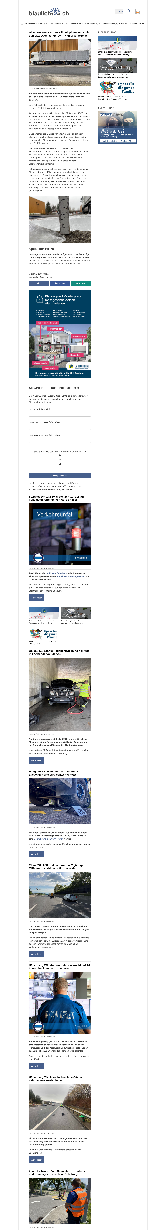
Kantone (39, 24)
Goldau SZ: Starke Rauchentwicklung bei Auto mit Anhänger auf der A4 (59, 652)
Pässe (92, 24)
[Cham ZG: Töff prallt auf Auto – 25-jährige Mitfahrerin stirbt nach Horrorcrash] (60, 895)
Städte (47, 24)
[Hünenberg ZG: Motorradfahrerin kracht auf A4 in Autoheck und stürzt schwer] (60, 1003)
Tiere (127, 24)
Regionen (31, 24)
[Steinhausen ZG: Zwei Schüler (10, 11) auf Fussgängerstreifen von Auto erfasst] (60, 534)
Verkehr (82, 24)
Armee (121, 24)
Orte (52, 24)
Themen (65, 24)
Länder (58, 24)
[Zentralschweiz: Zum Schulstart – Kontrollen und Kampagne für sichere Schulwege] (60, 1201)
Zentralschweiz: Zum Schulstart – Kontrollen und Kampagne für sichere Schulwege (58, 1172)
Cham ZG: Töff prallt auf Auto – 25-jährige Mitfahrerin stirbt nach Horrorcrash (56, 867)
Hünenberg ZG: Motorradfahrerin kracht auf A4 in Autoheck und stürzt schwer (59, 967)
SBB (88, 24)
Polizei (98, 24)
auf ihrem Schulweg (57, 573)
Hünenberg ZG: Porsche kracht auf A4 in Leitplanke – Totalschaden (55, 1079)
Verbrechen (73, 24)
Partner (142, 24)
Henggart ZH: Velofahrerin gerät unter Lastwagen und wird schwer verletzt (53, 773)
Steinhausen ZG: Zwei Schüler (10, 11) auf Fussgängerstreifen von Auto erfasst (56, 498)
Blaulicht (133, 24)
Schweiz (24, 24)
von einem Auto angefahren (71, 576)
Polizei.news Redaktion (48, 89)
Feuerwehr (106, 24)
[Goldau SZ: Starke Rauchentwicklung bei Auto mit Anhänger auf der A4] (60, 694)
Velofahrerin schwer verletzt (48, 839)
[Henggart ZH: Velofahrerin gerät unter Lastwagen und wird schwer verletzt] (60, 801)
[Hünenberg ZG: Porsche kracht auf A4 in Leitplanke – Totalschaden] (60, 1107)
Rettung (114, 24)
